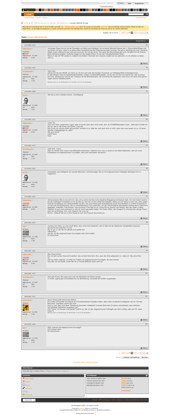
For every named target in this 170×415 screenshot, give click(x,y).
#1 (147, 45)
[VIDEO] (124, 385)
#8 (147, 222)
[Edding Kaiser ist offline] (26, 53)
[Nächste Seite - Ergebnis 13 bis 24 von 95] (140, 33)
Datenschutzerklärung (132, 400)
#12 (146, 324)
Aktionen (45, 17)
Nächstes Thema (91, 362)
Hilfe (129, 3)
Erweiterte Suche (141, 17)
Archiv (113, 400)
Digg (26, 391)
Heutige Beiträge (29, 17)
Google (27, 385)
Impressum (120, 400)
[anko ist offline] (26, 233)
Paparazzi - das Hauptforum (59, 23)
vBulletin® (82, 408)
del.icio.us (28, 388)
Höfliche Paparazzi (104, 400)
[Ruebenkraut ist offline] (26, 307)
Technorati (28, 395)
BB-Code (124, 378)
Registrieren (139, 3)
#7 (147, 196)
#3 (147, 91)
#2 (147, 67)
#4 (147, 119)
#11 (146, 296)
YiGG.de (27, 382)
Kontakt (94, 400)
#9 (147, 250)
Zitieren (145, 63)
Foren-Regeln (126, 391)
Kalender (38, 17)
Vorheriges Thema (79, 362)
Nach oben (145, 357)
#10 (146, 273)
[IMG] (123, 383)
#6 (147, 168)
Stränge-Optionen (141, 41)
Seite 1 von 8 (126, 33)
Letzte (144, 33)
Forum (29, 14)
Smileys (124, 381)
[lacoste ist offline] (26, 101)
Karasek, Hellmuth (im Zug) (37, 37)
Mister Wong (29, 378)
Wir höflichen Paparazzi (39, 23)
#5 (147, 145)
